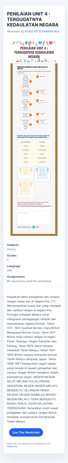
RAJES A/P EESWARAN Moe (42, 31)
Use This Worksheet (26, 432)
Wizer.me (12, 446)
